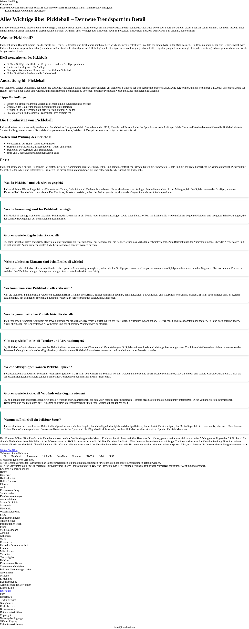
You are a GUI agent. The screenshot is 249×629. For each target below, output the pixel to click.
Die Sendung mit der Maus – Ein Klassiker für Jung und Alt (103, 438)
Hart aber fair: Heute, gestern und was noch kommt (164, 438)
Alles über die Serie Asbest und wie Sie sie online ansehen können (125, 444)
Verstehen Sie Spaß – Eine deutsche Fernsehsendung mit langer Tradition (146, 441)
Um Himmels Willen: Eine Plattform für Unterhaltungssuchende (34, 438)
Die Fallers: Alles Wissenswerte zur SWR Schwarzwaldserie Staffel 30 (67, 441)
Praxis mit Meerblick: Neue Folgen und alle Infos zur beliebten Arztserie (49, 444)
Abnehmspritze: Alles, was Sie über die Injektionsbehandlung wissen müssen (204, 444)
